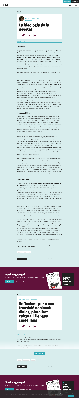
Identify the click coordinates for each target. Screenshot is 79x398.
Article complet (40, 353)
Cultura (50, 5)
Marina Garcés (28, 17)
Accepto (71, 395)
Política (19, 5)
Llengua (33, 360)
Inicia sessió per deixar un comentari (54, 258)
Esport (44, 5)
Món (40, 5)
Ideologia (20, 252)
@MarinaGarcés (29, 20)
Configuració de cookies (61, 395)
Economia (56, 5)
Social (24, 5)
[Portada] (8, 5)
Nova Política (27, 252)
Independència (26, 360)
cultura (19, 360)
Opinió (19, 11)
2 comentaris (22, 258)
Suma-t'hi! (8, 281)
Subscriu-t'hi (67, 1)
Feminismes (35, 5)
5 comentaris (22, 366)
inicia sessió (29, 281)
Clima (28, 5)
